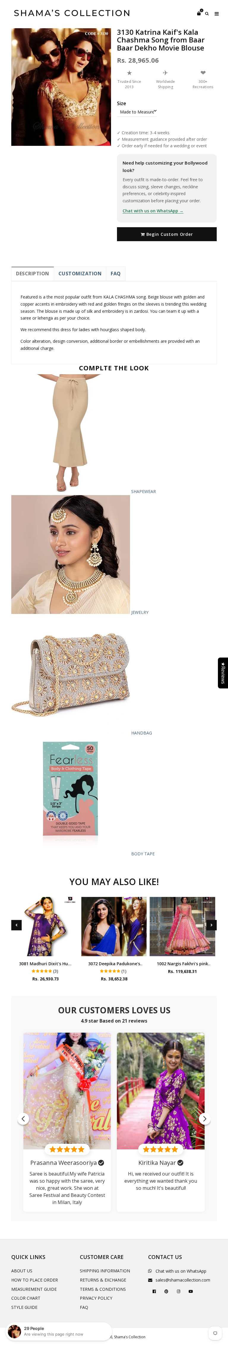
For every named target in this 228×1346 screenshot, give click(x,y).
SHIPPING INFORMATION (105, 1271)
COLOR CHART (25, 1298)
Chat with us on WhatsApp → (153, 211)
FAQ (116, 273)
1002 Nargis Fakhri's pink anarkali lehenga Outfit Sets (182, 963)
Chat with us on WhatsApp (181, 1271)
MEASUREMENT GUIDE (34, 1289)
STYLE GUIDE (24, 1307)
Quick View (45, 950)
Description (32, 273)
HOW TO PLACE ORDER (34, 1280)
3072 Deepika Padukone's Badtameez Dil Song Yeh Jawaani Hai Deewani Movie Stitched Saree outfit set (114, 963)
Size (121, 103)
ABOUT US (21, 1271)
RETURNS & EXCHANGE (103, 1280)
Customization (80, 273)
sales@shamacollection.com (183, 1280)
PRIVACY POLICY (96, 1298)
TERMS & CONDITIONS (103, 1289)
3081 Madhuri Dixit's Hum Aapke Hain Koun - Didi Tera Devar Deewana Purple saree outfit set (45, 963)
